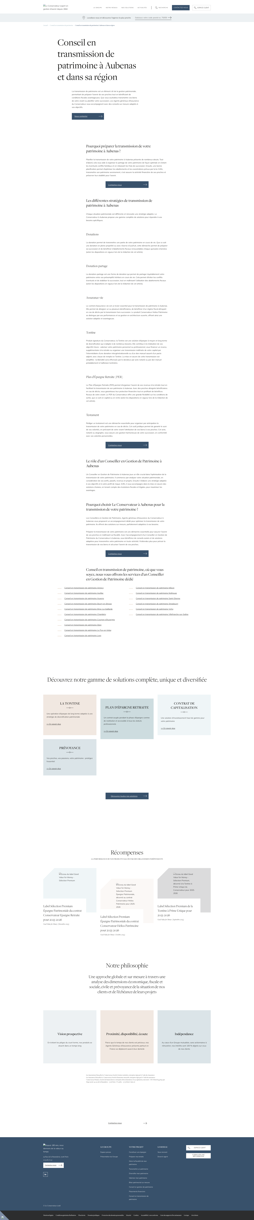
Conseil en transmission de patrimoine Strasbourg (157, 604)
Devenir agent (163, 1157)
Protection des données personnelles (113, 1215)
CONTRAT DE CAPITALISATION (184, 705)
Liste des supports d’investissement (171, 1215)
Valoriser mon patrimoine (138, 1178)
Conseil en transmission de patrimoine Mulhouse (156, 593)
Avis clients (194, 1215)
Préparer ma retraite (136, 1157)
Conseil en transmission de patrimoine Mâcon (155, 588)
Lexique (186, 1215)
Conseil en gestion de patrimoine (141, 1187)
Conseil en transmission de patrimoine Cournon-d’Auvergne (89, 619)
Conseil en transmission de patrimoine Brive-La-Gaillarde (88, 609)
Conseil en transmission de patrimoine (61, 25)
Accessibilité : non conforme (149, 1215)
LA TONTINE (70, 703)
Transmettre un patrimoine (138, 1169)
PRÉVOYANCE (69, 748)
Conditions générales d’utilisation (66, 1215)
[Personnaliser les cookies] (4, 1215)
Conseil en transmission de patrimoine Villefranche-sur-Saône (162, 614)
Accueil (45, 25)
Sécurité (128, 1215)
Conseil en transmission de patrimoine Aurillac (83, 593)
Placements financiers (137, 1191)
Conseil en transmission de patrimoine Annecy (84, 588)
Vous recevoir (162, 1152)
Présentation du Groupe (109, 1157)
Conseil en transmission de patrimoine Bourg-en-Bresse (88, 604)
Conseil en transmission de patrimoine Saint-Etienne (158, 598)
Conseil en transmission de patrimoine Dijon (82, 625)
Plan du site (81, 1215)
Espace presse (105, 1152)
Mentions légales (48, 1215)
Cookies (136, 1215)
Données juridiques (93, 1215)
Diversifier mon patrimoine (138, 1173)
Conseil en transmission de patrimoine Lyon (82, 635)
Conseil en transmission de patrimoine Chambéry (85, 614)
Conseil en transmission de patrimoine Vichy (154, 609)
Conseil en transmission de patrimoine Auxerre (84, 598)
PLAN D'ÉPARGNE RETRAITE (127, 707)
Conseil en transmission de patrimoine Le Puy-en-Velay (87, 630)
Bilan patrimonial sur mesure (139, 1182)
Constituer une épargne (137, 1152)
